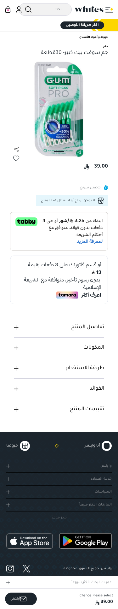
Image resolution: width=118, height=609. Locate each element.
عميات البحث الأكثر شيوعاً (91, 582)
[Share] (16, 149)
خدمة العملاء (101, 479)
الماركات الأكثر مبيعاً (95, 505)
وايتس (106, 466)
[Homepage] (89, 9)
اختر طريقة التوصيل (82, 25)
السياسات (103, 492)
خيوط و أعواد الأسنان (93, 37)
